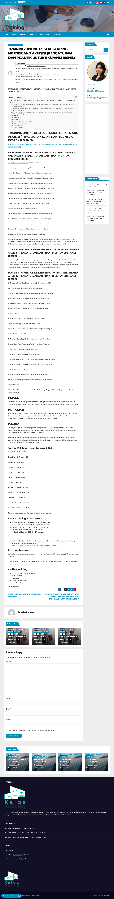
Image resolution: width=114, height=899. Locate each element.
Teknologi (17, 631)
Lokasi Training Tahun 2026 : (20, 123)
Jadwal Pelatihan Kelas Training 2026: (23, 121)
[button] (108, 34)
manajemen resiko (13, 756)
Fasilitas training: (18, 127)
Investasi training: (17, 125)
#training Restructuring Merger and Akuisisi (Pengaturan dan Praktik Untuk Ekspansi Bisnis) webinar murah (46, 81)
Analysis (36, 756)
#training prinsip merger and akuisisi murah (28, 76)
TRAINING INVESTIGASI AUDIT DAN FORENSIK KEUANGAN (95, 193)
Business (11, 44)
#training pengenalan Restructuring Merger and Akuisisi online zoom (37, 74)
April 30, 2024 (92, 765)
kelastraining (21, 63)
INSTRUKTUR (17, 118)
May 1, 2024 (65, 765)
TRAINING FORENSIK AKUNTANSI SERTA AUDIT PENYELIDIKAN (96, 201)
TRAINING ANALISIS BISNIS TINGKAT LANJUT (69, 636)
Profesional (21, 629)
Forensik (10, 754)
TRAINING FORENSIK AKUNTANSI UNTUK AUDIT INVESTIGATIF (96, 210)
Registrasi (44, 35)
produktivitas (63, 629)
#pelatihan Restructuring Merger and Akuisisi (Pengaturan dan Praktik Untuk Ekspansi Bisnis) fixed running (46, 70)
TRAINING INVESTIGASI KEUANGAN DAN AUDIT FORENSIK (95, 219)
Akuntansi (63, 754)
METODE (15, 116)
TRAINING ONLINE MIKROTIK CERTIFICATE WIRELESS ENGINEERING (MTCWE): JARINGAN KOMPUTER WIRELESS (61, 596)
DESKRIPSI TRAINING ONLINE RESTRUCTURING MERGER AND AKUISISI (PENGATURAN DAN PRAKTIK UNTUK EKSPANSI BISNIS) (44, 105)
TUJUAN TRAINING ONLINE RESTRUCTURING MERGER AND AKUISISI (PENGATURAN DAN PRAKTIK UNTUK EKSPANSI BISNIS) (43, 109)
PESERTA (16, 120)
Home (14, 35)
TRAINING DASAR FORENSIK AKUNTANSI (17, 761)
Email (8, 709)
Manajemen (37, 629)
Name (8, 698)
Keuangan (17, 754)
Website (8, 719)
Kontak (33, 35)
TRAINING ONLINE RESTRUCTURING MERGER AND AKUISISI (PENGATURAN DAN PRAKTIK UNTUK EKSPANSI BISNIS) (42, 101)
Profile (23, 35)
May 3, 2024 (39, 765)
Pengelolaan (45, 629)
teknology (63, 756)
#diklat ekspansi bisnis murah (36, 66)
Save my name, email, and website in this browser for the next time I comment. (33, 730)
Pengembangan (12, 629)
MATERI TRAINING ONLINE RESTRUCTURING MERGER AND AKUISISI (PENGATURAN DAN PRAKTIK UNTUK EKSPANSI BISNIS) (43, 113)
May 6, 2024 (13, 765)
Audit (42, 756)
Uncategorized (19, 44)
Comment (9, 661)
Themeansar (36, 895)
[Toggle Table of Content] (75, 97)
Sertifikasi (57, 35)
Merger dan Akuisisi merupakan (18, 163)
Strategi (10, 631)
